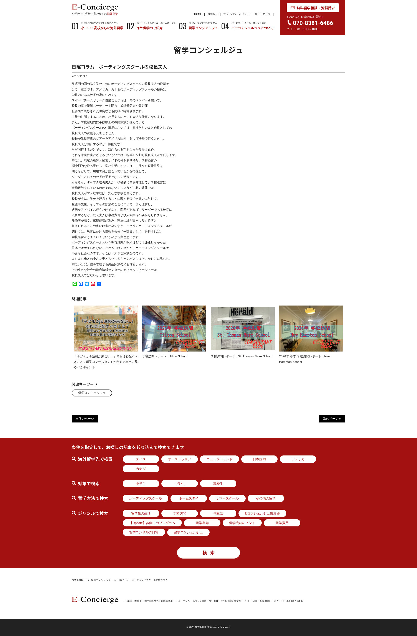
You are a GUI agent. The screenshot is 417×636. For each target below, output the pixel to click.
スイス (141, 459)
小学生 (141, 483)
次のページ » (332, 418)
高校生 (218, 483)
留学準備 (202, 523)
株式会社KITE (79, 580)
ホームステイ (189, 498)
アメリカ (297, 459)
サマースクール (227, 498)
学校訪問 (179, 513)
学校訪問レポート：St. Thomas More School (241, 356)
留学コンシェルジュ (92, 392)
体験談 (218, 513)
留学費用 (282, 523)
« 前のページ (85, 418)
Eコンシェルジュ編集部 (262, 513)
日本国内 (259, 459)
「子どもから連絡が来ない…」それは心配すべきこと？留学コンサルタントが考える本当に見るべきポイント (106, 362)
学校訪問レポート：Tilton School (164, 356)
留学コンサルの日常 (144, 532)
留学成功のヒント (242, 523)
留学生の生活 (141, 513)
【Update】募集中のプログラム (152, 523)
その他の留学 (266, 498)
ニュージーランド (220, 459)
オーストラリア (179, 459)
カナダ (141, 468)
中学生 (179, 483)
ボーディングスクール (145, 498)
